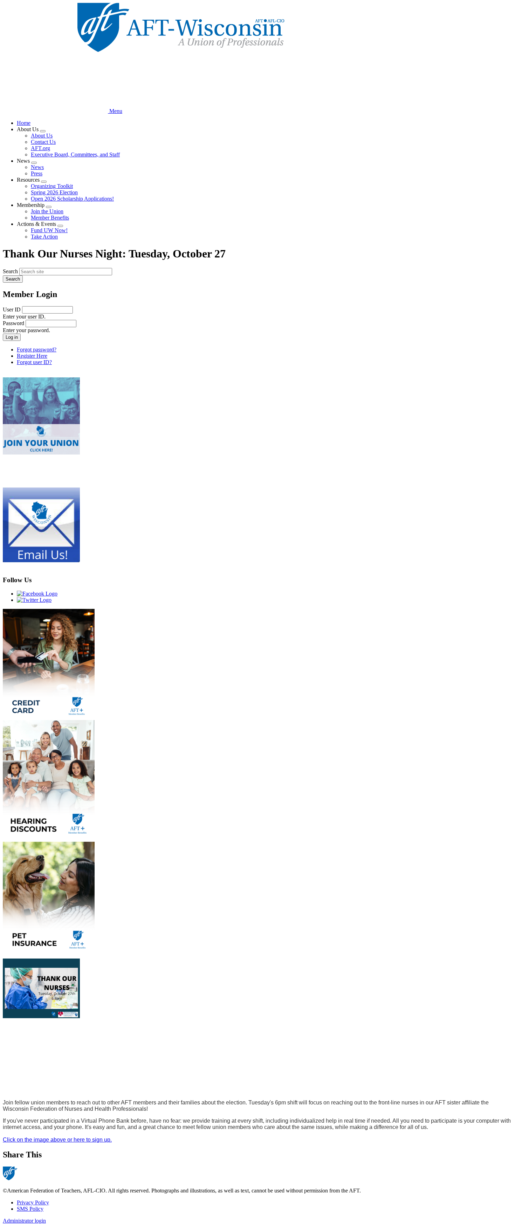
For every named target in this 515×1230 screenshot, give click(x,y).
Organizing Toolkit (52, 186)
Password (13, 323)
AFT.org (40, 148)
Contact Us (43, 142)
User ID (12, 309)
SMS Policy (30, 1209)
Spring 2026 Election (54, 192)
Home (23, 123)
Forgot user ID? (34, 362)
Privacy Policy (33, 1202)
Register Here (32, 356)
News (37, 167)
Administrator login (24, 1221)
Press (36, 173)
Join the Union (47, 211)
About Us (42, 136)
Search (10, 271)
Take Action (44, 237)
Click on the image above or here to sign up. (57, 1140)
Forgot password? (36, 349)
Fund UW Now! (49, 230)
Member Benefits (50, 218)
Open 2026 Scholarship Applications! (72, 199)
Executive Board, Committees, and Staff (75, 154)
